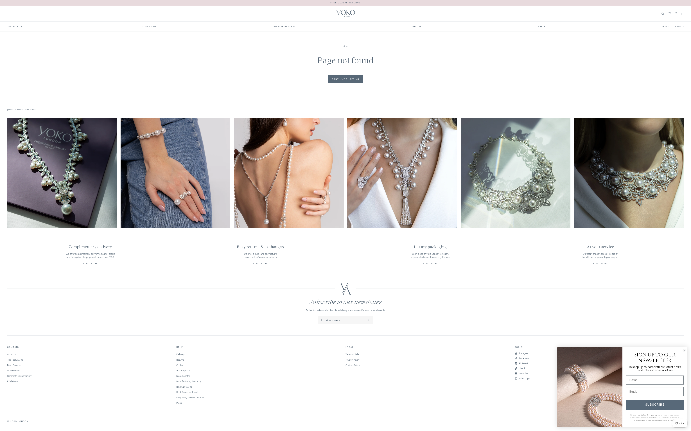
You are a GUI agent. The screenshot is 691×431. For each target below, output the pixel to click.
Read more (90, 263)
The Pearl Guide (15, 359)
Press (179, 402)
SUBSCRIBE (655, 404)
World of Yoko (673, 26)
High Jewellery (285, 26)
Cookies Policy (353, 365)
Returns (180, 359)
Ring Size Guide (184, 386)
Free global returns (345, 2)
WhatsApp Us (183, 370)
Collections (148, 26)
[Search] (662, 13)
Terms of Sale (352, 354)
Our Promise (13, 370)
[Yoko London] (345, 13)
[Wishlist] (669, 13)
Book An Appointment (187, 392)
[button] (682, 13)
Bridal (417, 26)
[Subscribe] (369, 320)
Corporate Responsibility (19, 375)
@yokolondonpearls (21, 109)
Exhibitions (12, 381)
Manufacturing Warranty (188, 381)
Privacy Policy (353, 359)
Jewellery (14, 26)
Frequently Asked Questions (190, 397)
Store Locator (183, 375)
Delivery (180, 354)
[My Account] (676, 13)
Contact (180, 365)
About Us (11, 354)
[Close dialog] (684, 350)
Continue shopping (345, 78)
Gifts (542, 26)
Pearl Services (14, 365)
